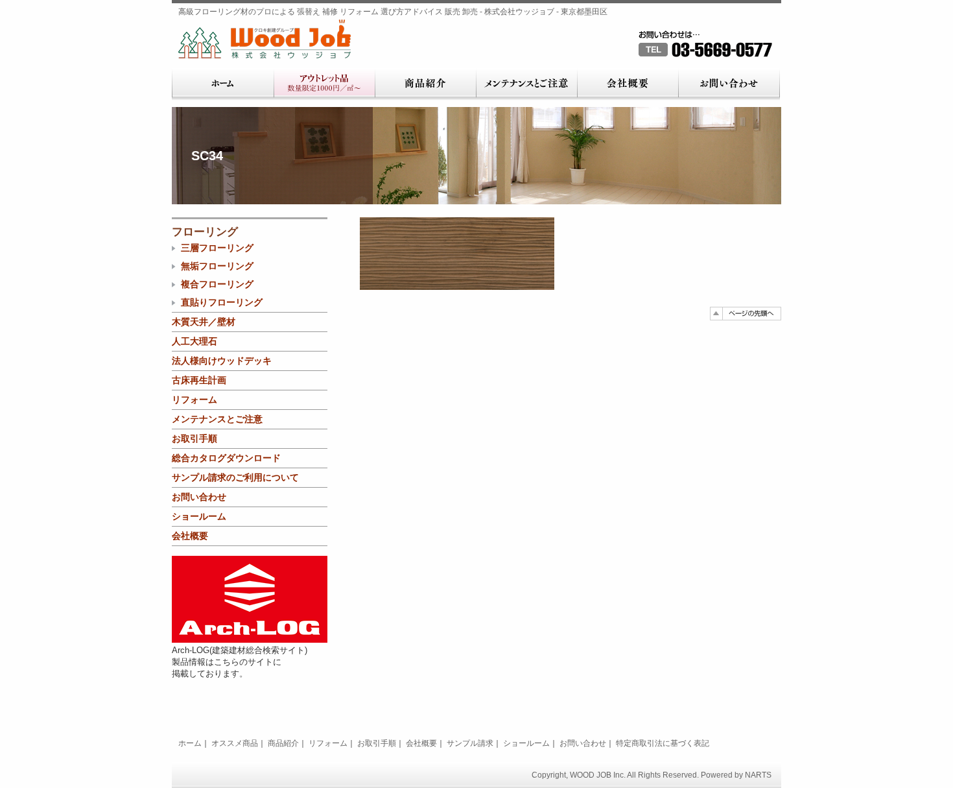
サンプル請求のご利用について (235, 477)
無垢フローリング (217, 266)
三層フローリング (217, 248)
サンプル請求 (470, 743)
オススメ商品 (234, 743)
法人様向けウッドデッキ (222, 360)
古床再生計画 (199, 380)
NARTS (758, 775)
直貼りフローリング (222, 302)
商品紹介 (425, 84)
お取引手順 (194, 438)
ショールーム (199, 516)
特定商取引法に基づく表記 (662, 743)
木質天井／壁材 (203, 321)
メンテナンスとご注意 (526, 84)
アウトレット (324, 84)
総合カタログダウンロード (226, 458)
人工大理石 (194, 341)
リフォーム (194, 399)
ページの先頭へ (745, 313)
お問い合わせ (729, 84)
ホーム (223, 84)
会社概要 (627, 84)
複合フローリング (217, 284)
